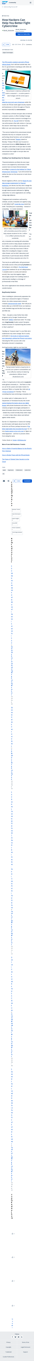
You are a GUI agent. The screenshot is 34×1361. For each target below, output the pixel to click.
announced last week (14, 303)
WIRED (11, 319)
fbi (3, 473)
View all (12, 1322)
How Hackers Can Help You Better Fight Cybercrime (16, 23)
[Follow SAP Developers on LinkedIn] (21, 1337)
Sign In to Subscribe (24, 34)
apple (4, 470)
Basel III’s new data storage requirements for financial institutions (17, 183)
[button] (3, 44)
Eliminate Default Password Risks (12, 727)
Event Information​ (16, 514)
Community (12, 2)
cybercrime (27, 470)
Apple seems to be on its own (14, 431)
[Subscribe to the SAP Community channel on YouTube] (18, 1337)
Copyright (8, 1347)
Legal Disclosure (25, 1347)
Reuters (18, 139)
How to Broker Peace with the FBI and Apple (16, 455)
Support (25, 1352)
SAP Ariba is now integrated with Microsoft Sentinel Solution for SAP (12, 604)
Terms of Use (25, 1342)
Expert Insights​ (15, 518)
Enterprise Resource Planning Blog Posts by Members (12, 670)
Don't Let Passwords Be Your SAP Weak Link (12, 984)
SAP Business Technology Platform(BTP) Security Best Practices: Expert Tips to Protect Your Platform (12, 849)
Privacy (8, 1342)
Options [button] (17, 37)
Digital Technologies (8, 52)
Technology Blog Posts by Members (12, 928)
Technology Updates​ (17, 532)
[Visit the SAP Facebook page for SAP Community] (12, 1337)
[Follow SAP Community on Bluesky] (15, 1337)
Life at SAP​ (14, 523)
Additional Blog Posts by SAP (10, 7)
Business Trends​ (16, 509)
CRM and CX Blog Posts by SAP (12, 764)
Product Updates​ (16, 527)
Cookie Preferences (8, 1356)
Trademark (8, 1352)
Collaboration (19, 470)
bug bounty (10, 470)
